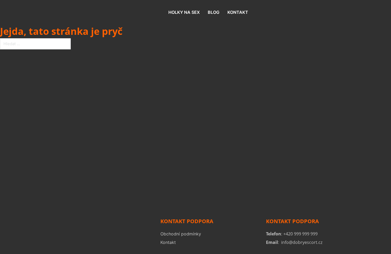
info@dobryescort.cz (301, 242)
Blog (213, 12)
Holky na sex (184, 12)
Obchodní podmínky (180, 233)
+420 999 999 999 (300, 234)
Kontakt (237, 12)
